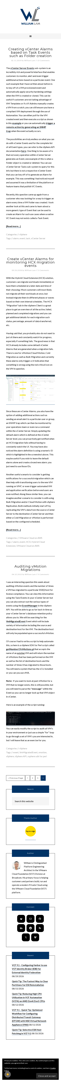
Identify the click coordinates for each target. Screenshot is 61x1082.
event (22, 238)
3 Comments (43, 574)
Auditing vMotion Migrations (30, 568)
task (28, 238)
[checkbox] (8, 1074)
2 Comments (43, 270)
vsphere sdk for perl (37, 756)
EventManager (30, 605)
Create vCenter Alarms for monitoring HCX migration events (30, 262)
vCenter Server (38, 238)
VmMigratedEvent (16, 621)
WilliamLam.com (30, 16)
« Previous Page (15, 778)
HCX (28, 541)
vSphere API (21, 756)
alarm (16, 238)
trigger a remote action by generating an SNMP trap (30, 127)
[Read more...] (13, 226)
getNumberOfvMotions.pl (20, 649)
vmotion (42, 752)
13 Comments (43, 60)
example (16, 123)
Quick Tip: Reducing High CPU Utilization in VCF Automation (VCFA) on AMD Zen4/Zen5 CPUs (28, 998)
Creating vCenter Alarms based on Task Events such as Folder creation (30, 52)
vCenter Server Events (22, 68)
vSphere (23, 234)
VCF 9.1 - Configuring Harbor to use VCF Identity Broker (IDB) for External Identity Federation (29, 969)
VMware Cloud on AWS (30, 538)
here (23, 151)
